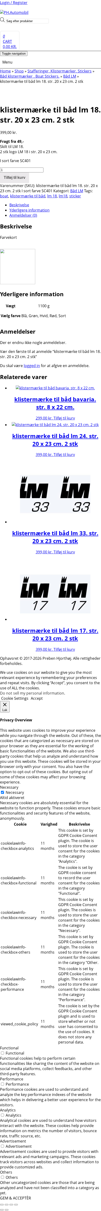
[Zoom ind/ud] (2, 1204)
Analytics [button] (8, 1110)
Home (5, 71)
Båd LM (69, 76)
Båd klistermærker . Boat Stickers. (29, 76)
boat (4, 196)
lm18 (63, 196)
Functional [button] (9, 1048)
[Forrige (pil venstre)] (2, 1210)
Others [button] (6, 1172)
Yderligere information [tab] (29, 210)
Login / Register (13, 2)
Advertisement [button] (13, 1141)
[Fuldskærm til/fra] (6, 1204)
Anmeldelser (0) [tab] (23, 215)
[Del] (11, 1204)
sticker (75, 196)
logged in (32, 365)
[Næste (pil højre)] (6, 1210)
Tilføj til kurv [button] (64, 418)
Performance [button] (11, 1079)
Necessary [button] (9, 787)
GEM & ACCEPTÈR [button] (15, 1198)
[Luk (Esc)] (16, 1204)
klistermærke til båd (27, 196)
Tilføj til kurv (14, 178)
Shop (19, 71)
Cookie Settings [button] (14, 698)
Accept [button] (37, 698)
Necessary (15, 792)
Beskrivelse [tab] (19, 205)
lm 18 (52, 196)
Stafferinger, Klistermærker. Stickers (59, 71)
